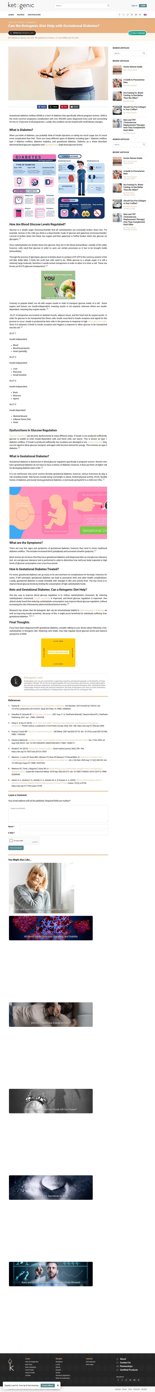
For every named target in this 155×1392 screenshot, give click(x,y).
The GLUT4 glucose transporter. (40, 731)
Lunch (58, 1364)
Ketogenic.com (28, 33)
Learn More (47, 1385)
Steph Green (130, 101)
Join (142, 5)
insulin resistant (95, 442)
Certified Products (129, 1370)
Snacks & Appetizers (63, 1375)
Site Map (144, 1389)
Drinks (58, 1373)
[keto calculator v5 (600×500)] (58, 666)
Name (11, 827)
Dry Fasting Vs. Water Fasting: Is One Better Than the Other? (133, 95)
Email (76, 107)
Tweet (54, 107)
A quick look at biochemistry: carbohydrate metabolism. (42, 706)
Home (10, 22)
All (15, 22)
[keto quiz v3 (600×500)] (58, 298)
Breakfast (59, 1362)
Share (43, 107)
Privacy (124, 1389)
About (123, 1359)
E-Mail (11, 833)
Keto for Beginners (31, 1362)
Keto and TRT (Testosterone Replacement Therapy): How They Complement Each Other (134, 125)
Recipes (59, 1359)
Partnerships (126, 1366)
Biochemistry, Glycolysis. (42, 714)
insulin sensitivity (41, 598)
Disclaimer (136, 1389)
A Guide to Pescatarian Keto (133, 81)
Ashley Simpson (131, 85)
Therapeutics (31, 22)
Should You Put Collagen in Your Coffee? (134, 108)
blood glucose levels (97, 321)
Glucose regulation (17, 436)
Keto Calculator (30, 1367)
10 (32, 616)
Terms (130, 1389)
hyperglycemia (51, 145)
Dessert (58, 1370)
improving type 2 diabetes (92, 610)
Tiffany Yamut (130, 133)
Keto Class (89, 1364)
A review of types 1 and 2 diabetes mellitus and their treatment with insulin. (58, 740)
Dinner (58, 1367)
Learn (27, 1359)
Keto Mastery (90, 1362)
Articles (28, 1375)
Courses (89, 1359)
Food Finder (29, 1370)
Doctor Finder (30, 1373)
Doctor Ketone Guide (132, 67)
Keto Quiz (28, 1364)
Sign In (134, 6)
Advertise (118, 1389)
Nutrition (21, 22)
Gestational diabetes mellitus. (41, 749)
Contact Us (125, 1363)
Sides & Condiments (63, 1378)
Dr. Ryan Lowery (131, 70)
